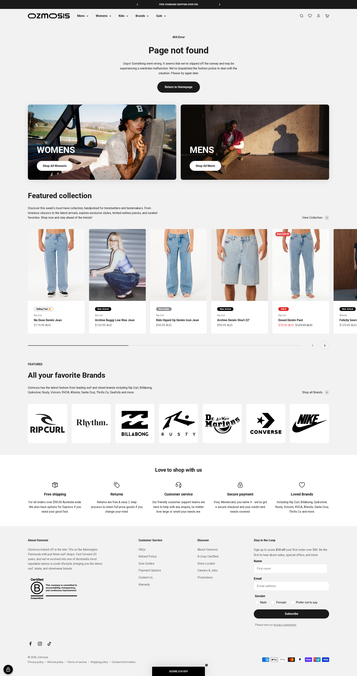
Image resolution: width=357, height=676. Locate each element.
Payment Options (150, 570)
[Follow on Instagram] (39, 643)
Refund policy (55, 662)
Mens (81, 16)
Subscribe (291, 614)
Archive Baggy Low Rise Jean (115, 320)
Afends (343, 315)
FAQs (142, 549)
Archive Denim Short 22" (233, 320)
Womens (101, 16)
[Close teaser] (206, 665)
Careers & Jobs (207, 570)
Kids (121, 16)
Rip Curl (38, 315)
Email (258, 578)
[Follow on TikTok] (49, 643)
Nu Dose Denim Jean (48, 320)
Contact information (124, 662)
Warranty (144, 584)
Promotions (205, 577)
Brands (140, 16)
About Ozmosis (207, 549)
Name (258, 561)
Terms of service (77, 662)
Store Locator (206, 563)
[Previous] (137, 4)
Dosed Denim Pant (290, 320)
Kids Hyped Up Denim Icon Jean (177, 320)
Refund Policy (148, 556)
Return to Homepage (178, 87)
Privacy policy (36, 662)
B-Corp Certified (207, 556)
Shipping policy (99, 662)
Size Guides (146, 563)
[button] (178, 671)
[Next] (219, 4)
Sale (159, 16)
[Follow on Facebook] (30, 643)
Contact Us (146, 577)
